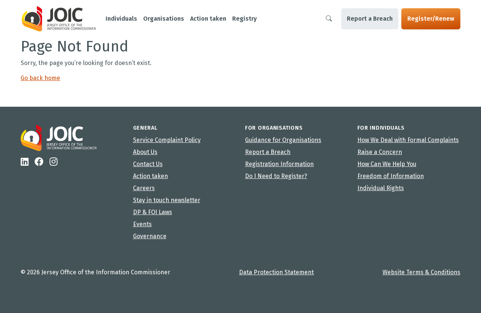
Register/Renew (430, 18)
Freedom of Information (390, 176)
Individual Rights (380, 188)
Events (142, 224)
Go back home (40, 78)
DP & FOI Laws (152, 212)
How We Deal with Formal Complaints (408, 140)
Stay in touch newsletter (166, 200)
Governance (149, 236)
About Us (145, 152)
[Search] (328, 18)
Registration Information (279, 164)
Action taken (150, 176)
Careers (144, 188)
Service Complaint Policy (167, 140)
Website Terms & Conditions (421, 272)
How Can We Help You (386, 164)
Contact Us (148, 164)
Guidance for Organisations (283, 140)
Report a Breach (370, 18)
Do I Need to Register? (276, 176)
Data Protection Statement (276, 272)
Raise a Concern (379, 152)
